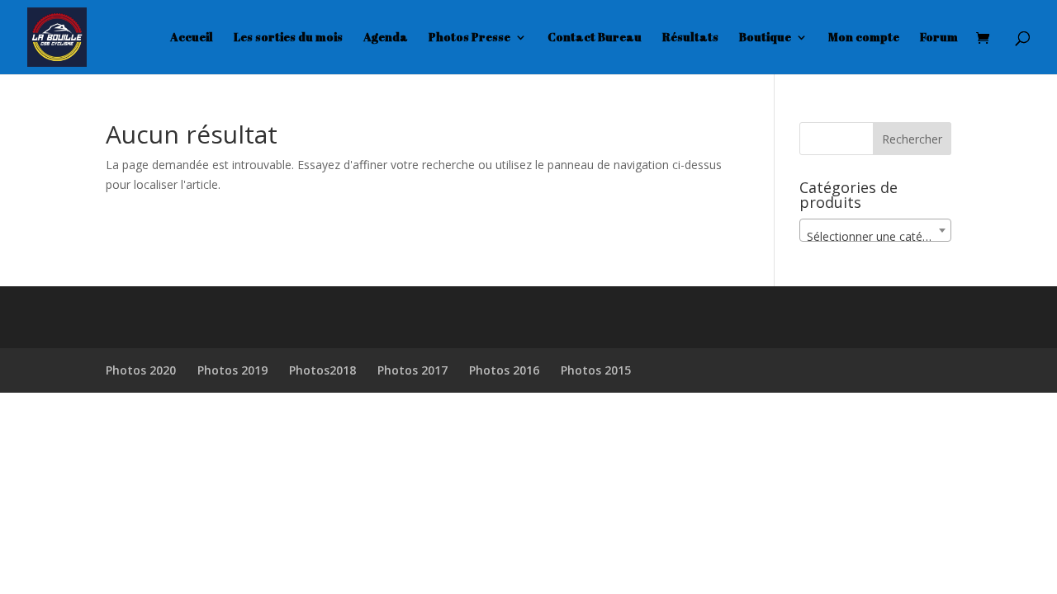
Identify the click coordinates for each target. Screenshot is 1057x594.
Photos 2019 (232, 370)
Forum (939, 38)
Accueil (191, 38)
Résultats (690, 38)
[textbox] (875, 236)
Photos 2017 (412, 370)
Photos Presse (469, 38)
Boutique (765, 38)
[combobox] (875, 230)
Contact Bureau (594, 38)
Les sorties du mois (288, 38)
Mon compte (863, 38)
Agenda (385, 38)
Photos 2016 (504, 370)
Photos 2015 (596, 370)
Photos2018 (322, 370)
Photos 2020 (141, 370)
